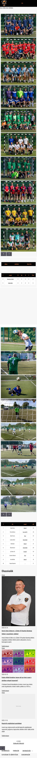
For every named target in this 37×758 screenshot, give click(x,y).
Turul (25, 536)
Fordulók (16, 750)
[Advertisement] (18, 306)
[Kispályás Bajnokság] (4, 3)
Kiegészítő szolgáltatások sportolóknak (12, 723)
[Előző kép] (3, 254)
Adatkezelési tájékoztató (18, 743)
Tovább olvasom (5, 646)
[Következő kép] (9, 254)
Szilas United (10, 283)
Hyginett (25, 551)
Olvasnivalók (26, 754)
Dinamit (25, 528)
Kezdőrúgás (6, 750)
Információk (27, 750)
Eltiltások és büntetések (10, 754)
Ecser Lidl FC (25, 532)
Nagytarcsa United (10, 279)
